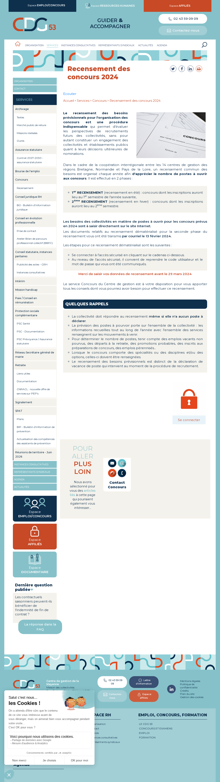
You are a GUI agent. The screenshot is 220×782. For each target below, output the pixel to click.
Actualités (145, 45)
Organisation (34, 45)
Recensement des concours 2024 (135, 101)
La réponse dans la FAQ (40, 626)
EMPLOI (144, 733)
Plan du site (187, 693)
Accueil (68, 101)
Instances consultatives (78, 45)
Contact (20, 88)
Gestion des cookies (191, 697)
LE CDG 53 (146, 724)
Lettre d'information (144, 682)
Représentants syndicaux (116, 45)
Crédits (184, 690)
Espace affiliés (145, 696)
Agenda (162, 45)
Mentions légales (190, 681)
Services (52, 45)
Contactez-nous (185, 30)
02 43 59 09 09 (185, 19)
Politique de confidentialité (188, 686)
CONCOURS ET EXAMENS (155, 728)
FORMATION (147, 737)
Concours (99, 101)
